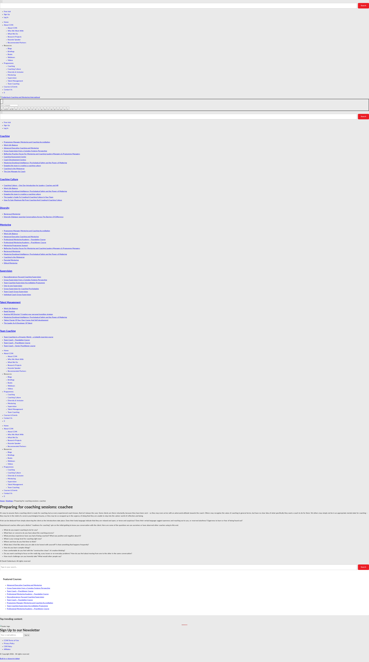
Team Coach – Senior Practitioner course (19, 346)
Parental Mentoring (11, 260)
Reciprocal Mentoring (12, 214)
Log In (6, 17)
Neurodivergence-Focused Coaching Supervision (22, 277)
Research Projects (14, 37)
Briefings (11, 51)
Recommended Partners (17, 43)
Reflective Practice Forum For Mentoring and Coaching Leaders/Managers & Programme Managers (42, 154)
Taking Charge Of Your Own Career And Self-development (26, 320)
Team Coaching (13, 84)
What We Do (13, 34)
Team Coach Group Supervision (16, 292)
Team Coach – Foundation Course (17, 340)
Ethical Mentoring (10, 263)
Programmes (9, 63)
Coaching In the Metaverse (14, 169)
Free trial (7, 11)
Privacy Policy (9, 643)
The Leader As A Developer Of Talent (18, 323)
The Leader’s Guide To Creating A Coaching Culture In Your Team (28, 197)
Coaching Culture (14, 69)
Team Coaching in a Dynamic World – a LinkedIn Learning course (28, 337)
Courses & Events (10, 87)
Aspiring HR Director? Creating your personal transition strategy (28, 314)
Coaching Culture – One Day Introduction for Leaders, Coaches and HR (31, 185)
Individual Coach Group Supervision (17, 295)
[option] (1, 108)
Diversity (4, 208)
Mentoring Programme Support (16, 245)
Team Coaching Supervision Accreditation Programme (24, 283)
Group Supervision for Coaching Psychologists (21, 289)
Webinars (11, 57)
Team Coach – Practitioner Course (17, 343)
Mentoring (12, 75)
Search (363, 6)
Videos (10, 60)
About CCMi (8, 25)
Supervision (12, 78)
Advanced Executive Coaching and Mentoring (21, 148)
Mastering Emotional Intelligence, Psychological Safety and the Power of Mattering (35, 163)
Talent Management (15, 81)
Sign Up (7, 14)
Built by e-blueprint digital (10, 659)
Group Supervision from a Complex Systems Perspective (25, 151)
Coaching (11, 66)
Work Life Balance (11, 145)
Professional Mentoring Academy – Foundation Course (25, 240)
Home (6, 22)
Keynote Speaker (14, 40)
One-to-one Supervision (13, 286)
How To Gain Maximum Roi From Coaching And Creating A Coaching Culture (33, 200)
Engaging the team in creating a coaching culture (22, 166)
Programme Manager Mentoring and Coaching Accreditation (27, 142)
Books (10, 54)
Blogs (10, 48)
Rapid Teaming (9, 311)
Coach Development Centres (15, 160)
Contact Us (8, 90)
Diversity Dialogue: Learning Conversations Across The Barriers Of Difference (33, 217)
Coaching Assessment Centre (15, 157)
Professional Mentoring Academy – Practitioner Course (25, 243)
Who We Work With (16, 31)
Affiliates (7, 649)
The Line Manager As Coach (14, 171)
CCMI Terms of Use (11, 640)
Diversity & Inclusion (15, 72)
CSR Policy (8, 646)
